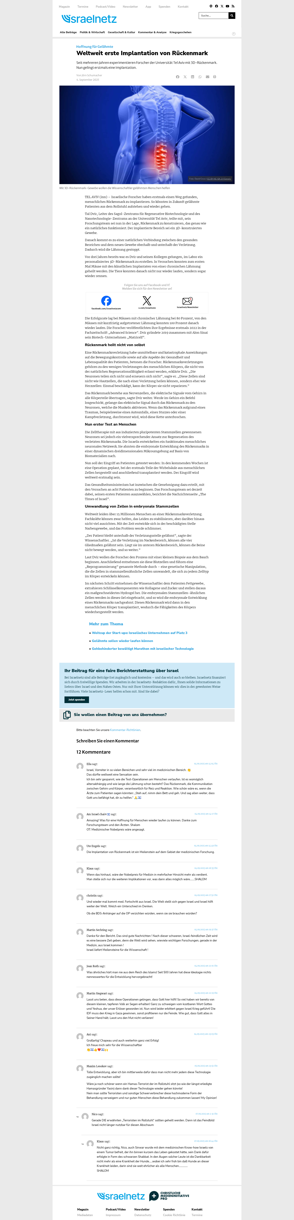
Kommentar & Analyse (152, 32)
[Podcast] (211, 6)
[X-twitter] (222, 6)
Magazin (64, 7)
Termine (82, 7)
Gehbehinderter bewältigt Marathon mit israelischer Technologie (143, 649)
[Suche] (231, 15)
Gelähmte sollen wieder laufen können (122, 641)
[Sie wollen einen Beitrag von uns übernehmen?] (67, 715)
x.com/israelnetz (147, 308)
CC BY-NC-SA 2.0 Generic (219, 178)
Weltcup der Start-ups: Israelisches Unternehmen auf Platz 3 (139, 633)
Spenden (164, 7)
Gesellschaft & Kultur (121, 32)
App (148, 7)
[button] (177, 77)
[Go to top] (233, 35)
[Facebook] (216, 6)
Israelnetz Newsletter (187, 307)
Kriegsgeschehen (180, 32)
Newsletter (130, 7)
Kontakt (183, 7)
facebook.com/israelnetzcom (106, 308)
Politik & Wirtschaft (92, 32)
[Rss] (233, 6)
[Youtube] (227, 6)
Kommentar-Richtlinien (125, 730)
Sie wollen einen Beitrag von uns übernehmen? (120, 714)
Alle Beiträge (68, 32)
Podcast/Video (105, 7)
